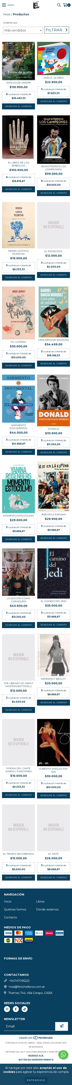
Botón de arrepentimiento (36, 1059)
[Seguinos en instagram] (7, 1009)
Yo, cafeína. (18, 341)
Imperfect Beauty (53, 678)
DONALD (53, 428)
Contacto (10, 917)
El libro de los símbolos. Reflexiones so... (18, 164)
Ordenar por (10, 22)
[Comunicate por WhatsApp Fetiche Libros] (63, 1054)
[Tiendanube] (36, 1039)
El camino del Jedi (53, 601)
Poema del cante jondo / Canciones (18, 770)
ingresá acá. (36, 1056)
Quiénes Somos (15, 909)
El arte (53, 853)
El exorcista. (53, 251)
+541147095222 (19, 981)
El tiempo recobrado (18, 853)
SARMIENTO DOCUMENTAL (19, 427)
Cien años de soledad (53, 339)
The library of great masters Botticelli (18, 685)
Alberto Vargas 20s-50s (53, 770)
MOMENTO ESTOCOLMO (18, 515)
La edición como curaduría (18, 600)
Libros (40, 901)
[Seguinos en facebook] (16, 1009)
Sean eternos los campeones (53, 168)
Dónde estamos (47, 909)
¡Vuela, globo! (53, 77)
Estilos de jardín (19, 82)
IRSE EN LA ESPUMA (53, 514)
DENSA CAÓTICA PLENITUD (18, 252)
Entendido (36, 1080)
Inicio (6, 14)
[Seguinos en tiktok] (25, 1009)
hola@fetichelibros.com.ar (27, 987)
